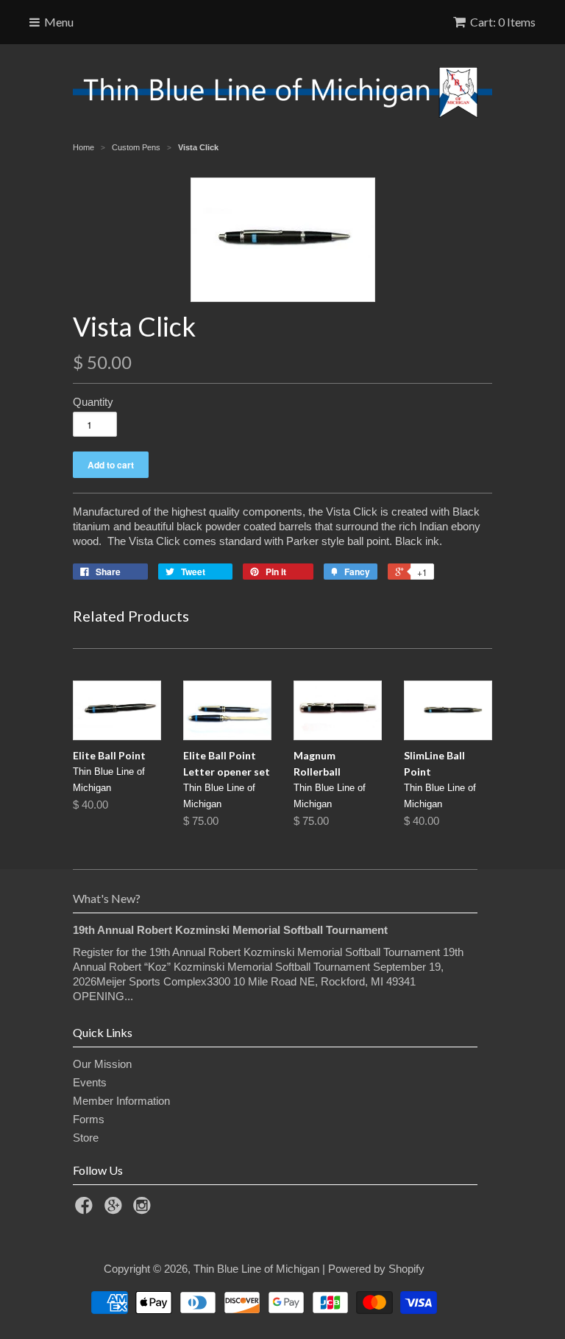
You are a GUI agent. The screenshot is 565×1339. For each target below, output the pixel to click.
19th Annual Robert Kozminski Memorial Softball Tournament (230, 930)
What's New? (107, 898)
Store (86, 1137)
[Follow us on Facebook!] (86, 1210)
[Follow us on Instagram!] (144, 1210)
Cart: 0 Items (503, 22)
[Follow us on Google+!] (115, 1210)
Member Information (121, 1100)
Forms (88, 1119)
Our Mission (102, 1064)
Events (90, 1082)
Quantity (93, 402)
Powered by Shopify (376, 1268)
